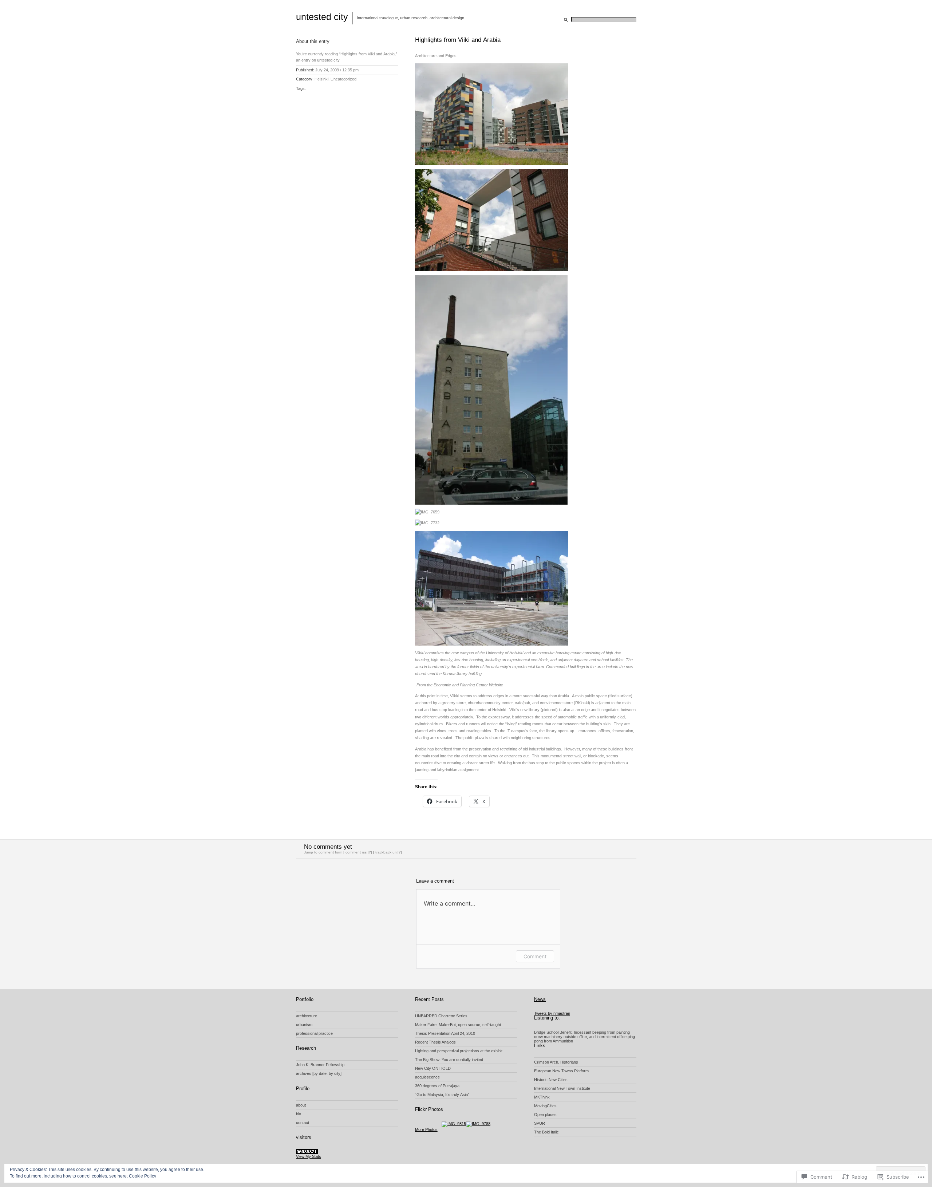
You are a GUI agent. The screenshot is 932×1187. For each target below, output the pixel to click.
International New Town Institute (562, 1088)
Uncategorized (343, 79)
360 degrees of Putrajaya (437, 1086)
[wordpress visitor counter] (307, 1153)
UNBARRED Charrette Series (441, 1016)
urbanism (304, 1024)
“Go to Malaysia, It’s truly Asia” (442, 1094)
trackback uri (385, 852)
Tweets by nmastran (552, 1013)
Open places (545, 1114)
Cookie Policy (142, 1176)
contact (302, 1122)
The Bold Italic (546, 1132)
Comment (535, 956)
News (540, 999)
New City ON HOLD (433, 1068)
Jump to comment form (323, 852)
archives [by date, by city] (318, 1073)
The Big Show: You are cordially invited (449, 1059)
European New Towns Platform (561, 1071)
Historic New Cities (551, 1079)
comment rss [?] (358, 852)
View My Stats (308, 1156)
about (301, 1105)
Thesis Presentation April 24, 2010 (445, 1033)
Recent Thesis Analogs (435, 1042)
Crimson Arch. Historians (556, 1062)
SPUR (539, 1123)
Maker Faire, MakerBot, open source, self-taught (458, 1024)
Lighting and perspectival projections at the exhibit (458, 1051)
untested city (322, 17)
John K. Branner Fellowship (320, 1064)
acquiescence (427, 1077)
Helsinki (321, 79)
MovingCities (545, 1106)
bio (298, 1114)
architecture (306, 1016)
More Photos (426, 1129)
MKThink (542, 1097)
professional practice (314, 1033)
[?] (400, 852)
